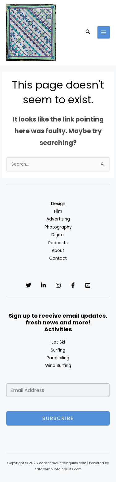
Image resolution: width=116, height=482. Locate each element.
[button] (88, 32)
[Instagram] (58, 285)
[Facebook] (73, 285)
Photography (58, 227)
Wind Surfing (58, 366)
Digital (58, 235)
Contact (58, 258)
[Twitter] (28, 285)
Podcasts (58, 243)
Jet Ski (58, 342)
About (58, 250)
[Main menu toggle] (103, 32)
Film (58, 211)
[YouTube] (88, 285)
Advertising (58, 219)
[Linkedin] (43, 285)
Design (58, 204)
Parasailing (58, 358)
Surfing (58, 350)
